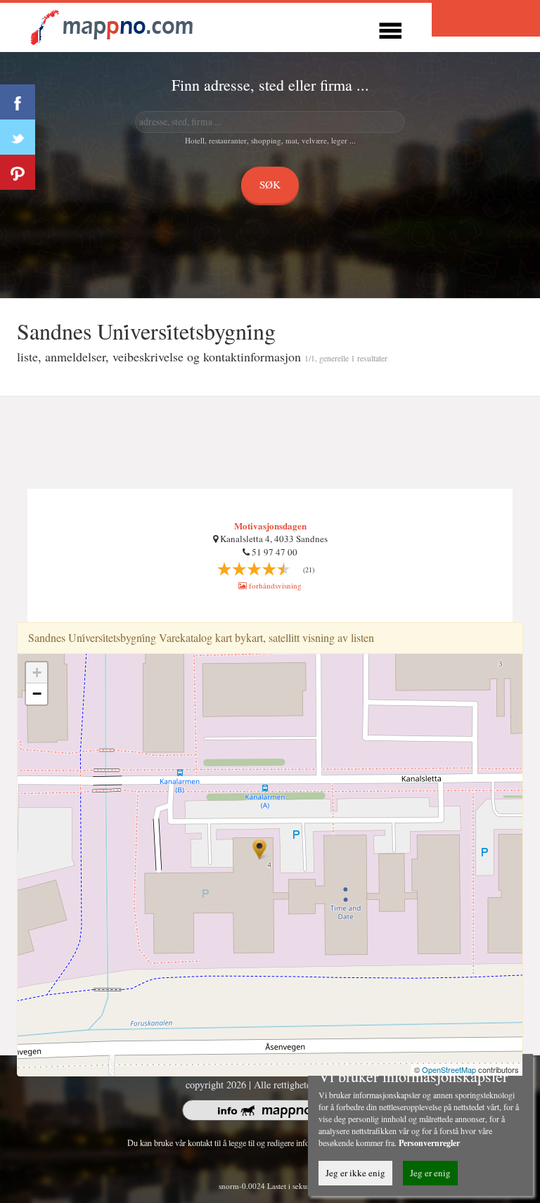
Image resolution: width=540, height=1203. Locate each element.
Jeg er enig (430, 1172)
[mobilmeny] (390, 28)
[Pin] (17, 172)
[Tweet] (17, 137)
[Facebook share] (17, 102)
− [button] (36, 693)
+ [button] (36, 672)
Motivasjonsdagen (270, 525)
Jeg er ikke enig (355, 1172)
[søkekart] (113, 25)
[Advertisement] (270, 443)
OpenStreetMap (449, 1069)
